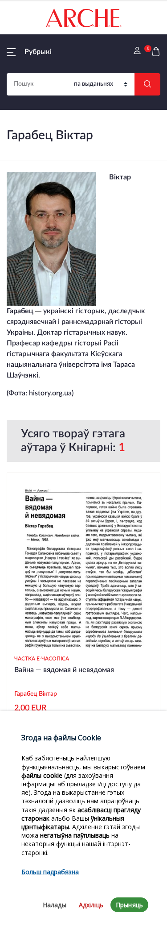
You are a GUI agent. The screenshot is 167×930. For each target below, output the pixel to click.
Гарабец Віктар (35, 694)
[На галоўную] (84, 17)
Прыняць (129, 905)
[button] (29, 51)
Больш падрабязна (50, 872)
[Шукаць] (147, 84)
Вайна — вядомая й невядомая (64, 669)
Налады (54, 905)
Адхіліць (91, 905)
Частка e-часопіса (41, 658)
